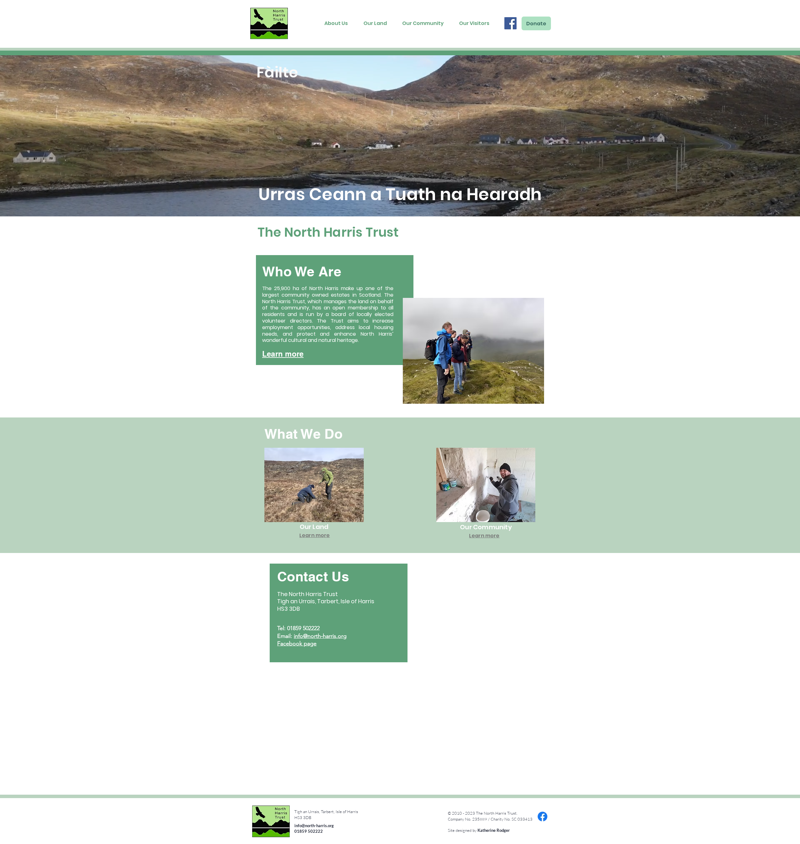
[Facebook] (510, 23)
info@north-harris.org (320, 636)
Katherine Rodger (494, 830)
